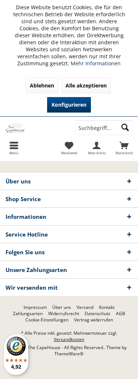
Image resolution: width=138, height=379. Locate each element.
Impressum (35, 307)
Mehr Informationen (96, 63)
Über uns (61, 307)
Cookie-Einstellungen (46, 320)
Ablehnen (42, 85)
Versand (85, 307)
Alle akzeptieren (86, 85)
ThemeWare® (69, 354)
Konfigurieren (69, 104)
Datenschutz (97, 314)
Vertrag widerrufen (93, 320)
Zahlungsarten (28, 314)
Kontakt (106, 307)
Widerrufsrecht (63, 314)
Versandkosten (69, 339)
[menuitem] (124, 148)
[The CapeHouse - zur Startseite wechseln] (35, 127)
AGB (120, 314)
